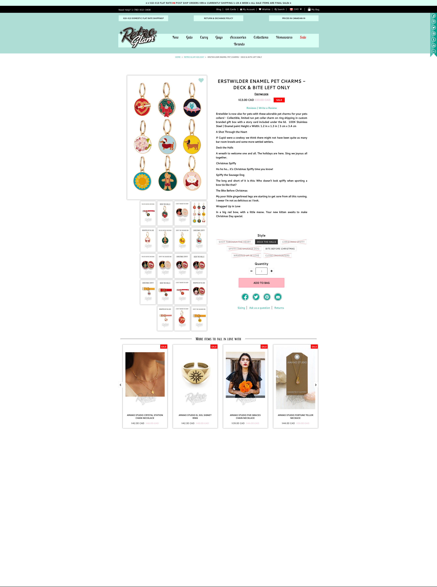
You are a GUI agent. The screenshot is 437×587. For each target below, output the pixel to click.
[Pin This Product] (267, 300)
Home (177, 57)
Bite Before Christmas (280, 248)
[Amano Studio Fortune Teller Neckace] (294, 378)
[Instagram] (433, 23)
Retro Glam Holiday (194, 57)
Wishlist (266, 9)
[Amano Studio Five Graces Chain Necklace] (243, 378)
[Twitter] (433, 29)
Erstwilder (261, 94)
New (175, 37)
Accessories (238, 37)
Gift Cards (230, 9)
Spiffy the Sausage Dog (244, 248)
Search (281, 9)
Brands (239, 44)
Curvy (204, 37)
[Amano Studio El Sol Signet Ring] (193, 378)
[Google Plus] (433, 53)
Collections (261, 37)
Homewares (284, 37)
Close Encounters (277, 255)
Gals (189, 37)
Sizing (241, 307)
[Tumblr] (433, 41)
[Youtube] (433, 47)
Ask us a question (259, 307)
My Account (248, 9)
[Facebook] (245, 300)
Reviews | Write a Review (261, 108)
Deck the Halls (266, 241)
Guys (219, 37)
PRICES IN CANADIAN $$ (293, 18)
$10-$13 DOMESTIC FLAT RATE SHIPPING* (143, 18)
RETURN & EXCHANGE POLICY (218, 18)
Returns (279, 307)
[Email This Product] (278, 300)
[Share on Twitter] (256, 300)
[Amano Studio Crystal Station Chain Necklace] (143, 378)
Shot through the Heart (235, 241)
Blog (218, 9)
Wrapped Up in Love (246, 255)
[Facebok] (433, 17)
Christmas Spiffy (293, 241)
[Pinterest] (433, 35)
